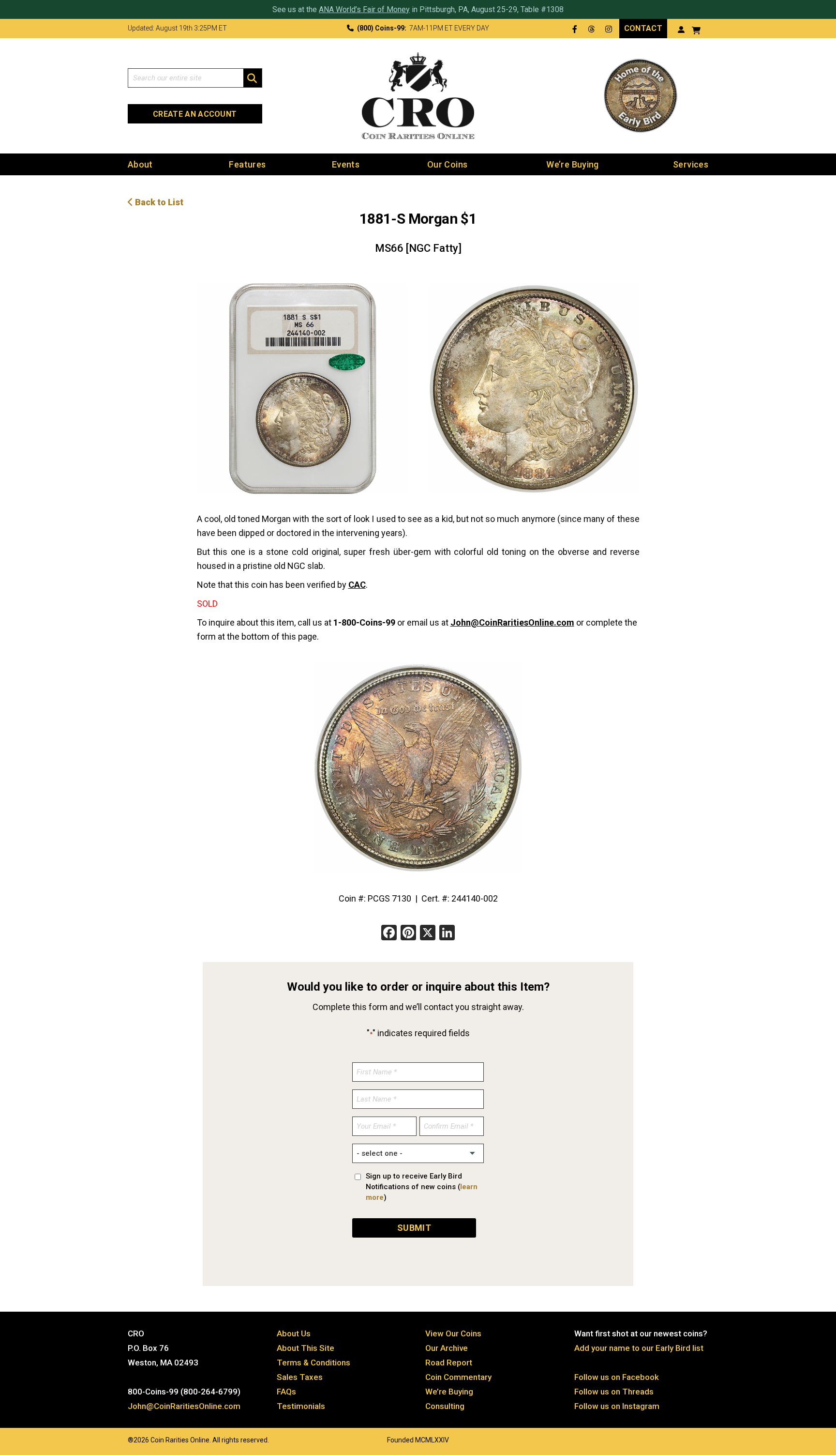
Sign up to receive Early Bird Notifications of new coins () (422, 1187)
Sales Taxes (300, 1377)
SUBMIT (414, 1228)
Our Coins (447, 164)
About (140, 164)
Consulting (444, 1406)
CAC (357, 585)
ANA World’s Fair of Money (364, 9)
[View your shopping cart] (696, 29)
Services (690, 164)
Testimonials (301, 1406)
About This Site (305, 1348)
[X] (427, 934)
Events (345, 164)
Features (247, 164)
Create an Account (195, 114)
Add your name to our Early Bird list (638, 1348)
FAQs (286, 1391)
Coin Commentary (458, 1377)
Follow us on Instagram (616, 1406)
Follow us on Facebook (616, 1377)
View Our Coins (453, 1333)
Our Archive (446, 1348)
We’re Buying (572, 164)
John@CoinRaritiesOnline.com (512, 622)
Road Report (448, 1362)
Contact (643, 28)
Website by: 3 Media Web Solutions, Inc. (118, 1439)
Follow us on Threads (614, 1391)
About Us (294, 1333)
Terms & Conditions (313, 1362)
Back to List (158, 202)
